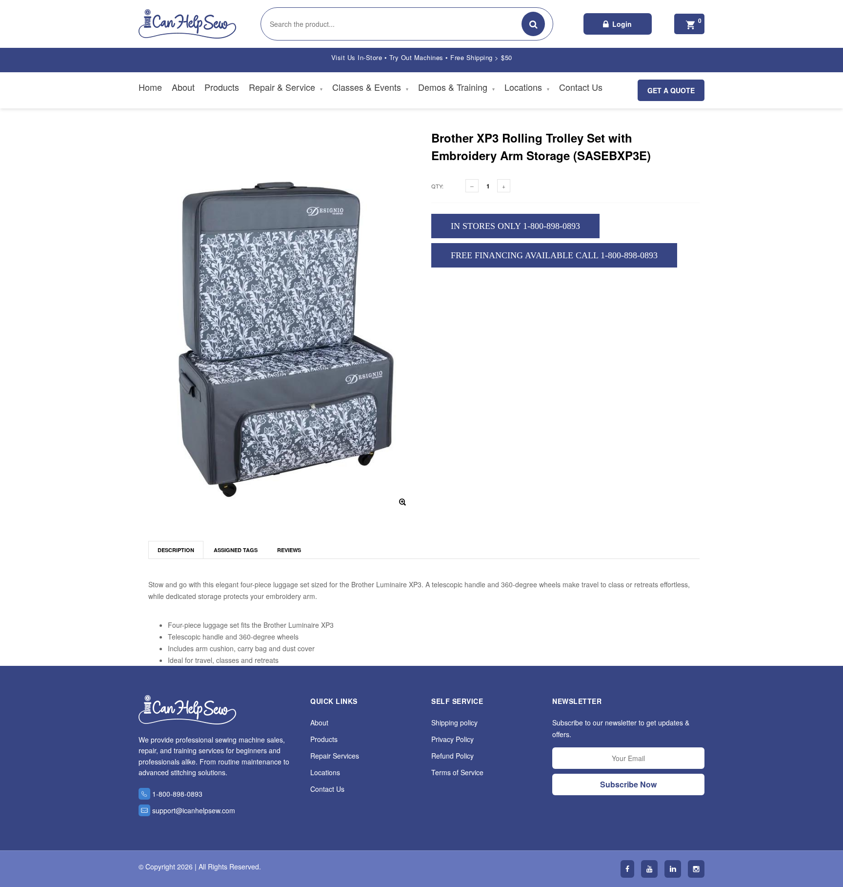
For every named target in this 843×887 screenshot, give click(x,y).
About (183, 87)
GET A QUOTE (671, 90)
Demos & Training (456, 87)
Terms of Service (457, 772)
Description (176, 550)
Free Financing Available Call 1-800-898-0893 (554, 255)
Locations (526, 87)
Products (221, 87)
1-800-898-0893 (177, 794)
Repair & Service (285, 87)
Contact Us (580, 87)
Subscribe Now (628, 784)
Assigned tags (236, 550)
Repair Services (334, 756)
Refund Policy (452, 756)
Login (622, 24)
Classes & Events (370, 87)
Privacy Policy (452, 739)
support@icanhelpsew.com (193, 810)
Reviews (289, 550)
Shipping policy (454, 722)
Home (150, 87)
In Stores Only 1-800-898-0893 (515, 226)
